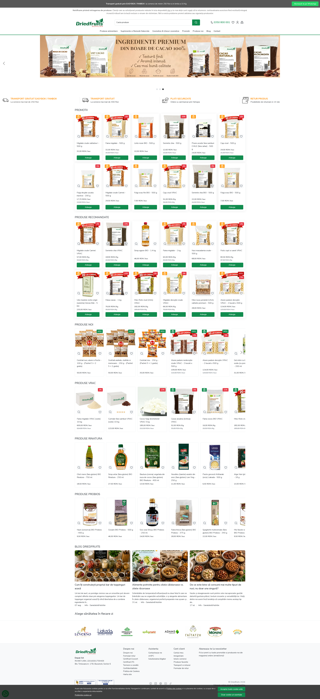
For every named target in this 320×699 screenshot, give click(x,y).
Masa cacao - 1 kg (113, 300)
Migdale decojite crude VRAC (173, 301)
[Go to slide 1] (157, 89)
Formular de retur (181, 668)
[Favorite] (233, 22)
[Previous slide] (4, 63)
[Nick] (149, 636)
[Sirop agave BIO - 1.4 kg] (145, 234)
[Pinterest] (160, 683)
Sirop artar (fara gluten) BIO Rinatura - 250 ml (120, 476)
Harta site (127, 674)
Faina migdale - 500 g (115, 143)
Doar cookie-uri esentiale (231, 695)
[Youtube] (165, 683)
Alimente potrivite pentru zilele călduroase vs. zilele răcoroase (158, 586)
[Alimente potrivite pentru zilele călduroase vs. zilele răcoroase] (160, 566)
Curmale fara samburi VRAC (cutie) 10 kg (120, 420)
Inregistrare (179, 656)
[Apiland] (193, 636)
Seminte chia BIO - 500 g (203, 192)
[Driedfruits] (90, 22)
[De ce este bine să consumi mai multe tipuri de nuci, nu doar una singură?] (217, 566)
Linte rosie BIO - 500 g (144, 143)
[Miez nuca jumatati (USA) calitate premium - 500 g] (203, 284)
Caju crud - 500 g (228, 143)
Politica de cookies (174, 688)
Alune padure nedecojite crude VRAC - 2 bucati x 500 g (181, 363)
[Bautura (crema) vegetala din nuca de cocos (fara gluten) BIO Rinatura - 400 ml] (152, 457)
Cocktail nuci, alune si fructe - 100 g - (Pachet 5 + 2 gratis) (89, 363)
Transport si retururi (182, 665)
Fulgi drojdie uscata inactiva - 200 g (85, 194)
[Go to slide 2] (160, 89)
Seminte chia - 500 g (172, 143)
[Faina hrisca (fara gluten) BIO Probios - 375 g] (183, 512)
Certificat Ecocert (130, 659)
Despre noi (128, 652)
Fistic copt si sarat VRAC (231, 250)
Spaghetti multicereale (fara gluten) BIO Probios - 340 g (215, 531)
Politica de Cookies (131, 671)
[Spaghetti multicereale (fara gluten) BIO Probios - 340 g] (215, 512)
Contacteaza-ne (155, 652)
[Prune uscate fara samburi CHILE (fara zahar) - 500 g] (203, 127)
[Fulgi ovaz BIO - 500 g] (231, 176)
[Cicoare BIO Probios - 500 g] (120, 512)
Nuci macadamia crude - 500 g (202, 252)
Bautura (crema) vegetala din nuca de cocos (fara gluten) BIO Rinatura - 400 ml (152, 477)
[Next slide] (241, 352)
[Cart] (242, 22)
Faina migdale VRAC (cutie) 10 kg (89, 420)
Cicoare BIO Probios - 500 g (120, 529)
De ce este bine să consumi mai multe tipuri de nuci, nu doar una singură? (215, 586)
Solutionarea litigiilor (157, 659)
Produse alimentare (109, 31)
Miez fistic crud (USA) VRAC (143, 301)
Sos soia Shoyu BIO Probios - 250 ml (152, 531)
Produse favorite (181, 662)
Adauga (88, 157)
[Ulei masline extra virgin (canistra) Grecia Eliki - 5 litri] (88, 284)
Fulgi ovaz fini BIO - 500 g (145, 192)
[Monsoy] (215, 636)
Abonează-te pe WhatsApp (305, 4)
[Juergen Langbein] (171, 636)
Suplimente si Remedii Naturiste (135, 31)
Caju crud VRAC (170, 192)
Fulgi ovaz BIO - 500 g (230, 192)
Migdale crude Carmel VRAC (86, 252)
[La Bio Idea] (83, 636)
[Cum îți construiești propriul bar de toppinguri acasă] (102, 566)
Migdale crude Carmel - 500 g (116, 194)
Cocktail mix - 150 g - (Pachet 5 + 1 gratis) (149, 362)
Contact (217, 31)
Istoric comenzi (180, 659)
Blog (208, 31)
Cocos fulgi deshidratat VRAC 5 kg (150, 420)
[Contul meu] (238, 22)
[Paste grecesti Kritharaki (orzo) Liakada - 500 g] (215, 457)
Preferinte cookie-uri (83, 695)
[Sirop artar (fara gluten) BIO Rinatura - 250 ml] (120, 457)
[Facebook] (150, 683)
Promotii (186, 31)
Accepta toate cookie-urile (231, 689)
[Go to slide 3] (163, 89)
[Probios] (237, 636)
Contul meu (178, 652)
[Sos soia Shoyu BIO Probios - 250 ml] (152, 512)
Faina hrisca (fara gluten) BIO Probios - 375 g (183, 531)
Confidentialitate (130, 668)
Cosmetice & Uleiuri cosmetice (165, 31)
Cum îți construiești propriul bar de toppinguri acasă (100, 586)
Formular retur (129, 656)
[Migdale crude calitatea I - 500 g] (88, 127)
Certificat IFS (128, 662)
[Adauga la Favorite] (97, 136)
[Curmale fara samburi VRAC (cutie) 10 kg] (120, 401)
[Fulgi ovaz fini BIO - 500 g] (145, 176)
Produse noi (198, 31)
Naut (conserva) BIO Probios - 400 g (89, 531)
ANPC (151, 656)
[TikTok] (170, 683)
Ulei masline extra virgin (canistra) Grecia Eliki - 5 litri (87, 303)
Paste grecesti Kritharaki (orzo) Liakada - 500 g (213, 476)
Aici (168, 10)
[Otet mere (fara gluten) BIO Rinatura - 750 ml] (89, 457)
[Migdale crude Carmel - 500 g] (117, 176)
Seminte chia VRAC (114, 250)
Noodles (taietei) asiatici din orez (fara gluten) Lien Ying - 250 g (183, 477)
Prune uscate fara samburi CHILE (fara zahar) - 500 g (203, 146)
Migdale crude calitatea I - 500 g (88, 145)
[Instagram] (155, 683)
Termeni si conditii (130, 665)
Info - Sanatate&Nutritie (95, 605)
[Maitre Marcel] (127, 636)
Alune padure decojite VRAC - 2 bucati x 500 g (231, 301)
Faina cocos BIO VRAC (212, 418)
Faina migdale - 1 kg (172, 250)
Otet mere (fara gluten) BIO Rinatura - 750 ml (89, 476)
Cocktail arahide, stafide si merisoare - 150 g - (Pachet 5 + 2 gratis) (120, 363)
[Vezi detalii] (78, 136)
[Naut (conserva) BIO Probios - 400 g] (89, 512)
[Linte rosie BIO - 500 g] (145, 127)
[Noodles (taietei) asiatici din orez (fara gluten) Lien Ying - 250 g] (183, 457)
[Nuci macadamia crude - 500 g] (203, 234)
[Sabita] (105, 636)
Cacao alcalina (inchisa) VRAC (180, 420)
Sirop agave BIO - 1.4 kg (145, 250)
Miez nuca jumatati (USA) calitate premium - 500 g (203, 301)
